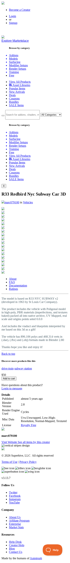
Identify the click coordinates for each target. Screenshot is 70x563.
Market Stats (16, 527)
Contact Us (15, 551)
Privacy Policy (28, 461)
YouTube (14, 502)
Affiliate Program (19, 520)
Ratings (13, 288)
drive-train (7, 368)
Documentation (18, 285)
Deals (12, 95)
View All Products (20, 81)
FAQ (12, 282)
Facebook (15, 495)
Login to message (11, 388)
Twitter (13, 492)
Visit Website (9, 442)
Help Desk (15, 541)
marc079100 (11, 202)
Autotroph (36, 558)
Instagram (15, 499)
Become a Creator (19, 9)
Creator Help (16, 545)
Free (11, 75)
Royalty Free (28, 425)
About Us (15, 517)
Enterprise (15, 524)
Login (12, 16)
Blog (12, 548)
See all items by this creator (34, 442)
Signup (13, 22)
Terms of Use (9, 461)
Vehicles (28, 202)
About (12, 278)
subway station (23, 368)
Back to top (8, 353)
